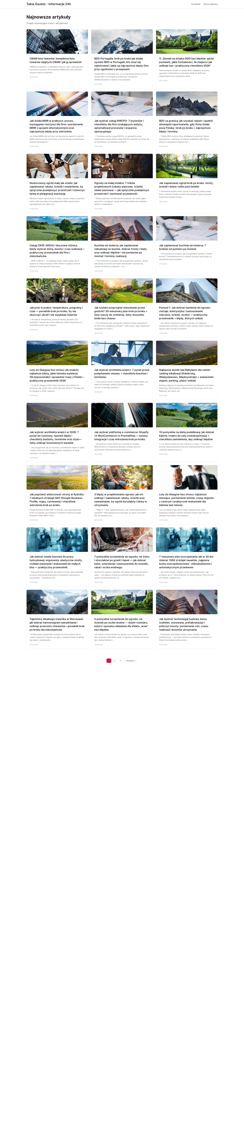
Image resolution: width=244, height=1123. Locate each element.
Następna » (131, 661)
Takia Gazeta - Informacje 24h (48, 4)
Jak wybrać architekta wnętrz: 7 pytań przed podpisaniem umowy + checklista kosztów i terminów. (121, 373)
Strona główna (210, 4)
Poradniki (195, 4)
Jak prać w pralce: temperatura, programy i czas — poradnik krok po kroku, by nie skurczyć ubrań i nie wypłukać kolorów (56, 311)
